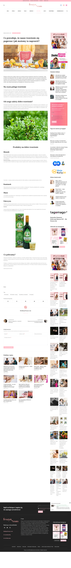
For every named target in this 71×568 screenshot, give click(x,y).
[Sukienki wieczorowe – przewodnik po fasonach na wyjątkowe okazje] (52, 82)
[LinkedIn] (25, 301)
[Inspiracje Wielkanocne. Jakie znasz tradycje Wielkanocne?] (54, 435)
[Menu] (4, 5)
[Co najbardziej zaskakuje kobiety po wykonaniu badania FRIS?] (63, 277)
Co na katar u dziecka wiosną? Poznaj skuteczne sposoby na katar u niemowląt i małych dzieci (58, 148)
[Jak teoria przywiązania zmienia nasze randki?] (54, 331)
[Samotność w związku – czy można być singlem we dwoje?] (63, 347)
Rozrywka (51, 10)
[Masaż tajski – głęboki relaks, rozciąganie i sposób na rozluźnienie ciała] (41, 361)
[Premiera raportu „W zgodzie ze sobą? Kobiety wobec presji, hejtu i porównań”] (63, 331)
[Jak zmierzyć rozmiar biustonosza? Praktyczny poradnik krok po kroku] (52, 77)
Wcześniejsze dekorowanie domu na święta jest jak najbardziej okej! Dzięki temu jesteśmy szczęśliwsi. (63, 444)
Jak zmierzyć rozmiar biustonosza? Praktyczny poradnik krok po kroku (61, 76)
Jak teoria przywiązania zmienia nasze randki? (54, 337)
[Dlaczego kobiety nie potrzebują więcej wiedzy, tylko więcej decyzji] (54, 296)
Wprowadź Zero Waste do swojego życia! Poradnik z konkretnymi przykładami (24, 385)
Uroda (19, 10)
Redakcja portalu (26, 0)
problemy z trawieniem (23, 294)
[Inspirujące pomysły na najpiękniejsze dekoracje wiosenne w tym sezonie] (63, 454)
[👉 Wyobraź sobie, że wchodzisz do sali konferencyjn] (63, 241)
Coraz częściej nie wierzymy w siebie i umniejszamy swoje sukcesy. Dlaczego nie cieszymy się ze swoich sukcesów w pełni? (63, 410)
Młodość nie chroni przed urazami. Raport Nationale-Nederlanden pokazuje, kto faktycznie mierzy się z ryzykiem (9, 369)
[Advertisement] (35, 21)
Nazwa (5, 333)
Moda (13, 10)
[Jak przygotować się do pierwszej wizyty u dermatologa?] (41, 379)
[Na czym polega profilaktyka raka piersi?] (25, 394)
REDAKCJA (19, 546)
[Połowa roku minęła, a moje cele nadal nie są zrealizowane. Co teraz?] (54, 402)
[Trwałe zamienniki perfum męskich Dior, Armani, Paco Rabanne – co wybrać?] (52, 203)
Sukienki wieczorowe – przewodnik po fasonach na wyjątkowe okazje (61, 82)
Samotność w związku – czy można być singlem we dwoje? (58, 474)
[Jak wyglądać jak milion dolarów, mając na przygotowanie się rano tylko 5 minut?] (63, 296)
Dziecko (31, 10)
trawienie (31, 294)
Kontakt (41, 0)
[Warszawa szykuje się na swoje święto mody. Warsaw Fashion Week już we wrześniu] (52, 97)
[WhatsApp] (34, 301)
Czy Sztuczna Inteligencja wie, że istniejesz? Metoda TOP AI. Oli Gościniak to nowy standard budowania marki (63, 373)
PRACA (39, 546)
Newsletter (46, 0)
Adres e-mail (22, 333)
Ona (8, 10)
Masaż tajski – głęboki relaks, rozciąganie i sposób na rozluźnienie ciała (40, 367)
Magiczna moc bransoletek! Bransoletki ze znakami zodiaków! (62, 505)
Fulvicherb (6, 294)
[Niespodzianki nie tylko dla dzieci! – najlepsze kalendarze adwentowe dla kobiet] (54, 454)
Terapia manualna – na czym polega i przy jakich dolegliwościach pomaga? (9, 385)
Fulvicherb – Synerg (13, 294)
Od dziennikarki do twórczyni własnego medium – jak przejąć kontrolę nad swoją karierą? (54, 390)
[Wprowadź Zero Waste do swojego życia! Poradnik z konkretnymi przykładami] (25, 379)
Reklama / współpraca (34, 0)
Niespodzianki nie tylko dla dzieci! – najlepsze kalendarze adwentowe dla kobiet (54, 461)
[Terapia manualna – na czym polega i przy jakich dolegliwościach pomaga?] (10, 379)
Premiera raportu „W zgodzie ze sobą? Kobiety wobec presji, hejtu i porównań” (63, 338)
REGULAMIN (57, 546)
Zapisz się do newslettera (47, 546)
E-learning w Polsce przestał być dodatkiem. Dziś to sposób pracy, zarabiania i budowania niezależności (63, 391)
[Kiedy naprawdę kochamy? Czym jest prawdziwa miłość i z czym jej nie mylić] (52, 481)
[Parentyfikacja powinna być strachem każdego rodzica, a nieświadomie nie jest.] (63, 312)
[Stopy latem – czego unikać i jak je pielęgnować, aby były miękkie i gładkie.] (52, 191)
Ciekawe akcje (60, 10)
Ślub (25, 10)
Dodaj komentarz (7, 337)
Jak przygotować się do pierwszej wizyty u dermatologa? (39, 385)
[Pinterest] (64, 5)
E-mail (53, 112)
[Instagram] (66, 5)
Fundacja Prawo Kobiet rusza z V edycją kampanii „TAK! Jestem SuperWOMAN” (57, 134)
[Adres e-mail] (43, 301)
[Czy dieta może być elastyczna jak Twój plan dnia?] (10, 394)
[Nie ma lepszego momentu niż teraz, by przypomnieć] (54, 241)
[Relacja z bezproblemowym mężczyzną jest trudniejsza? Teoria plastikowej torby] (58, 481)
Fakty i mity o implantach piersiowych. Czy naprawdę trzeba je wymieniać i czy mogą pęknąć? (61, 183)
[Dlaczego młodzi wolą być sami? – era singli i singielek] (64, 468)
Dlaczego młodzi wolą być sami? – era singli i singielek (64, 474)
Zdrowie (38, 10)
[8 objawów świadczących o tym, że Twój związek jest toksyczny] (64, 481)
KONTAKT (14, 546)
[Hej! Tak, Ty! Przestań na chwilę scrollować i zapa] (63, 232)
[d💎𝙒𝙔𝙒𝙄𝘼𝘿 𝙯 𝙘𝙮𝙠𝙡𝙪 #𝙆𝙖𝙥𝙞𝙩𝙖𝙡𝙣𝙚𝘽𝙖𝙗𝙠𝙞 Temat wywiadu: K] (54, 232)
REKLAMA (24, 546)
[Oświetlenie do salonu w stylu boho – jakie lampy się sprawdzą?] (54, 420)
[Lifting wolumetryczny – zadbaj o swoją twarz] (25, 361)
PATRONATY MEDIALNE (31, 546)
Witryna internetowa (38, 333)
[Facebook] (61, 5)
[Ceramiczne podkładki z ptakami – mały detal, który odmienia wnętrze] (63, 420)
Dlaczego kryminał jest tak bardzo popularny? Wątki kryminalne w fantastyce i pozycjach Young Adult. (53, 286)
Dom (45, 10)
